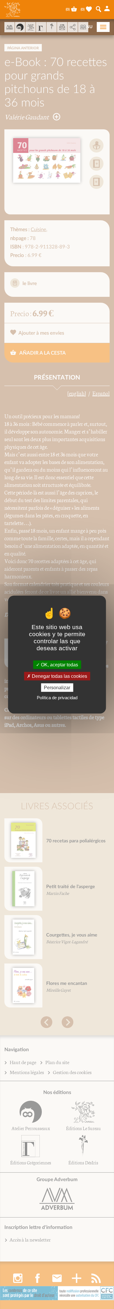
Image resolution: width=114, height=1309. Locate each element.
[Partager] (73, 27)
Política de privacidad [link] (57, 697)
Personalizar (57, 687)
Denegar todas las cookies (59, 675)
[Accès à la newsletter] (62, 27)
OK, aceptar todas (59, 664)
